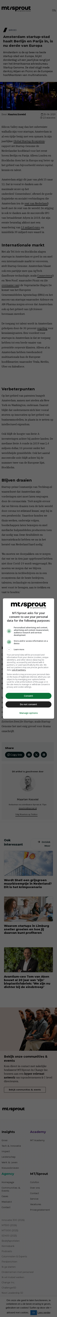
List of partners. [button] (19, 670)
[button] (28, 649)
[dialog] (28, 658)
